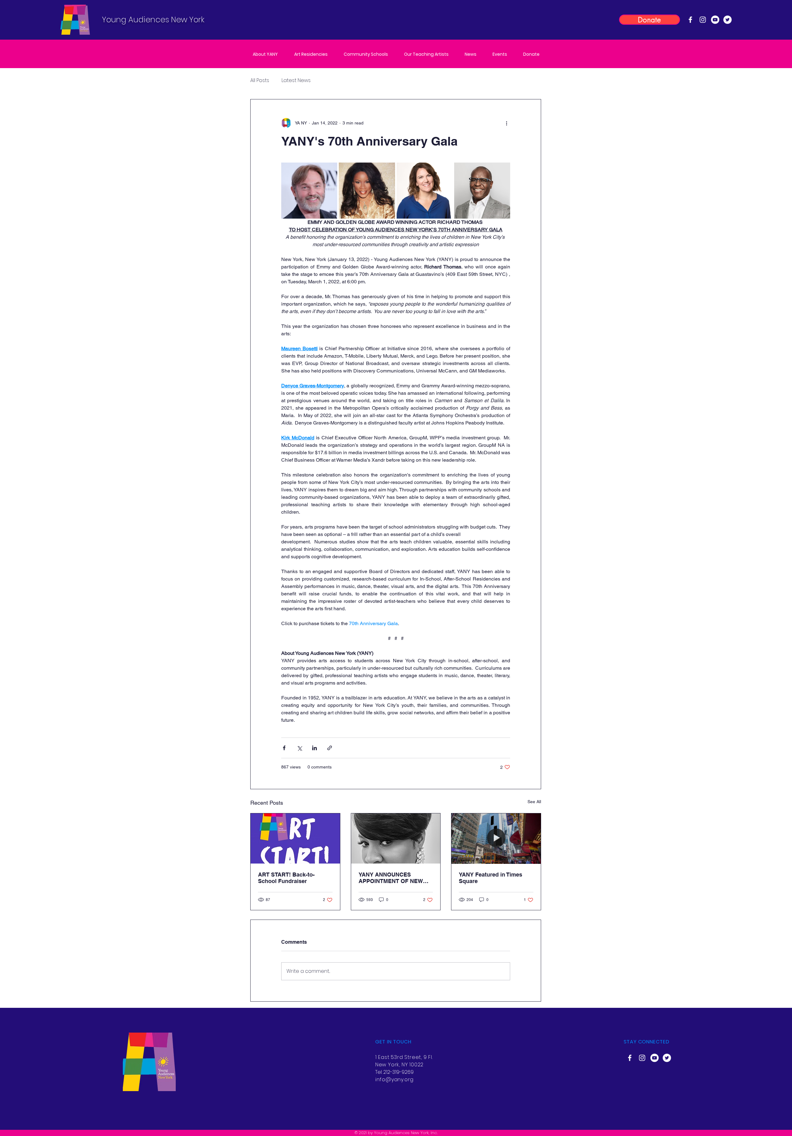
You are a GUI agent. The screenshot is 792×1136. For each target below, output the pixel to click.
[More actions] (506, 123)
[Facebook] (690, 19)
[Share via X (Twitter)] (299, 748)
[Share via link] (330, 748)
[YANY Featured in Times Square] (496, 838)
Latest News (296, 80)
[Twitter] (727, 19)
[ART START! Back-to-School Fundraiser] (295, 838)
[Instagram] (703, 19)
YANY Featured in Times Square (490, 877)
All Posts (259, 80)
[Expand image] (309, 191)
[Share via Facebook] (284, 748)
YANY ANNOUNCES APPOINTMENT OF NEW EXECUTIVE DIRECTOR (391, 877)
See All (534, 801)
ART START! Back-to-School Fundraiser (286, 877)
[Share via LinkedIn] (314, 748)
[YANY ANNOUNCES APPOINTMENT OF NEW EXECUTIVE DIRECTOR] (396, 838)
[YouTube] (715, 19)
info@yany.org (394, 1079)
